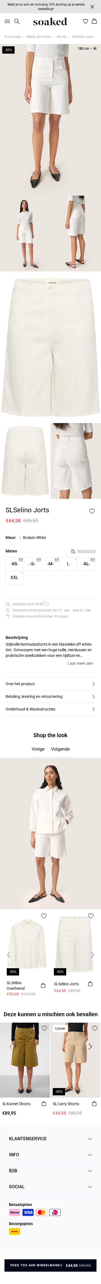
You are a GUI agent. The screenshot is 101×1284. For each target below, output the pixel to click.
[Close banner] (92, 7)
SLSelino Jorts (83, 37)
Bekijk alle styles (39, 37)
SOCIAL (17, 1186)
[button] (50, 683)
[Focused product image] (50, 120)
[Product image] (25, 233)
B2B (13, 1170)
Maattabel (86, 551)
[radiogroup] (50, 571)
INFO (14, 1154)
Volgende (60, 749)
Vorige (38, 749)
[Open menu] (6, 21)
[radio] (68, 564)
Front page (12, 37)
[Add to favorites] (92, 511)
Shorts (61, 37)
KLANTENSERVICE (28, 1138)
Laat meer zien (80, 663)
